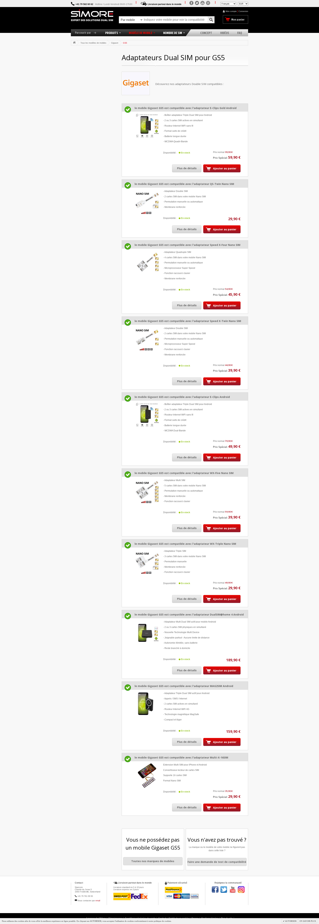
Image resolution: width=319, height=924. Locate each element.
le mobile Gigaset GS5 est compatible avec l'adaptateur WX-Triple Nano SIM (185, 543)
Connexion (243, 11)
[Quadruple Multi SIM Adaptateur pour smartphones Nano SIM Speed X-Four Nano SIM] (147, 262)
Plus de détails (187, 168)
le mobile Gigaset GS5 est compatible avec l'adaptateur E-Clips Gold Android (185, 108)
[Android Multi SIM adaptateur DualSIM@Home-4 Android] (147, 632)
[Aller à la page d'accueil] (74, 42)
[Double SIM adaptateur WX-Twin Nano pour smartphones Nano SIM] (147, 339)
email (97, 900)
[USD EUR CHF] (243, 3)
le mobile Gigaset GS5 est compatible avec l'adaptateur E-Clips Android (182, 397)
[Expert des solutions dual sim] (92, 15)
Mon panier (238, 19)
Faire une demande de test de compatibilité (217, 862)
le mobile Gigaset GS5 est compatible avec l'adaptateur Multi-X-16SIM (181, 757)
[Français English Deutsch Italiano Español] (228, 3)
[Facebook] (191, 3)
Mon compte (231, 11)
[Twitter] (197, 3)
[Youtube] (202, 3)
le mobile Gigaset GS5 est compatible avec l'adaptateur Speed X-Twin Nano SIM (188, 321)
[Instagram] (208, 3)
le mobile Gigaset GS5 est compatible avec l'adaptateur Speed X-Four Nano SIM (187, 245)
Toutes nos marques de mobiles (152, 861)
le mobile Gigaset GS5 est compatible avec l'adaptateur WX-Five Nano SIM (184, 473)
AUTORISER (290, 921)
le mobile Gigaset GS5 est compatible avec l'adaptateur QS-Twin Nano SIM (184, 184)
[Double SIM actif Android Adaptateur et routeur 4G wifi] (147, 704)
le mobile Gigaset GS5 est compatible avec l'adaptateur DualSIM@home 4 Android (189, 614)
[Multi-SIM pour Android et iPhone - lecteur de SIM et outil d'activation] (147, 775)
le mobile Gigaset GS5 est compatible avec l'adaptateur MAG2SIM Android (184, 686)
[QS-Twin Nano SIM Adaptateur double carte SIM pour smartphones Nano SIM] (147, 202)
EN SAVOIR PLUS (308, 921)
